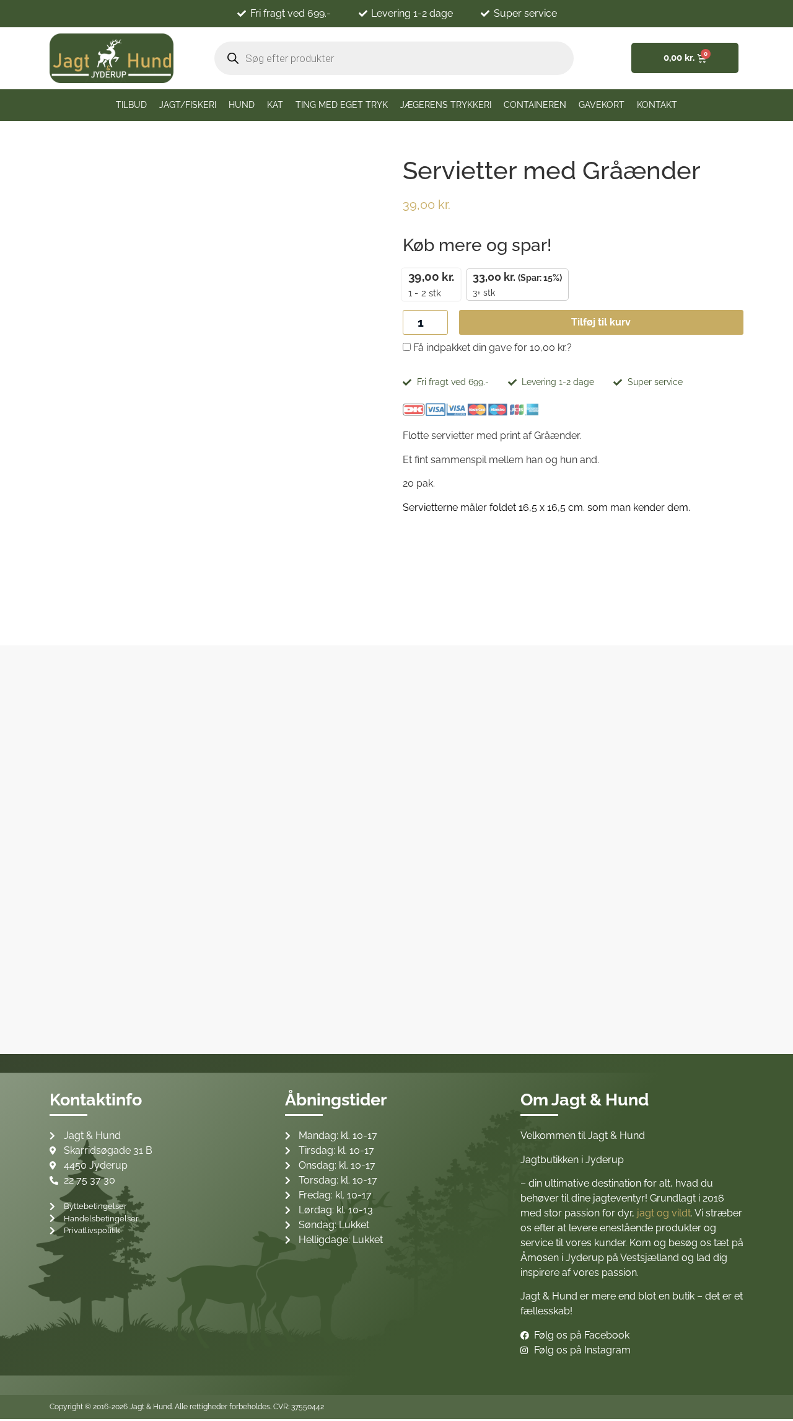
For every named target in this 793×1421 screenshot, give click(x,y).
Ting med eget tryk (342, 105)
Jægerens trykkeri (445, 105)
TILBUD (131, 105)
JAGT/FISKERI (187, 105)
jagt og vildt (664, 1213)
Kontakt (657, 105)
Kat (275, 105)
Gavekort (601, 105)
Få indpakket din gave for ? (491, 348)
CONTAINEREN (535, 105)
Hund (242, 105)
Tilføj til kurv (601, 322)
